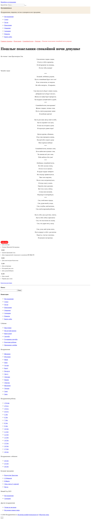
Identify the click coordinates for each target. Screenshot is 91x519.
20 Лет (6, 461)
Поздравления (9, 16)
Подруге (7, 371)
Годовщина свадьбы (10, 339)
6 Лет (6, 417)
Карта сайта (8, 37)
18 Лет (6, 452)
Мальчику (7, 385)
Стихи (6, 19)
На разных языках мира (12, 510)
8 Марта (7, 481)
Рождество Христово (11, 475)
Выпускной (8, 333)
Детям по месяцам (10, 507)
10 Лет (6, 429)
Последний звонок (10, 331)
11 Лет (6, 432)
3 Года (6, 409)
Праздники (7, 328)
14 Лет (6, 440)
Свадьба (7, 336)
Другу (6, 374)
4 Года (6, 411)
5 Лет (6, 414)
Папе (6, 362)
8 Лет (6, 423)
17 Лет (6, 449)
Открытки (7, 28)
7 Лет (6, 420)
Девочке (7, 383)
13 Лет (6, 437)
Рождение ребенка (10, 342)
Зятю (6, 394)
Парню (6, 380)
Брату (6, 368)
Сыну (6, 391)
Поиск (3, 287)
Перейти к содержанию (8, 2)
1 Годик (6, 403)
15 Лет (6, 443)
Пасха (6, 487)
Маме (6, 359)
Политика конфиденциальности (28, 515)
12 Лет (6, 435)
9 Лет (6, 426)
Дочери (6, 388)
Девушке (7, 377)
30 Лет (6, 466)
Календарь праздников (6, 283)
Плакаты (7, 34)
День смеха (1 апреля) (11, 484)
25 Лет (6, 463)
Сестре (6, 365)
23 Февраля (8, 478)
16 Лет (6, 446)
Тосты (6, 22)
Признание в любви (10, 345)
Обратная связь (44, 515)
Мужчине (7, 357)
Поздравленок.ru (6, 8)
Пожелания (8, 25)
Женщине (7, 354)
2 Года (6, 406)
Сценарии (7, 31)
